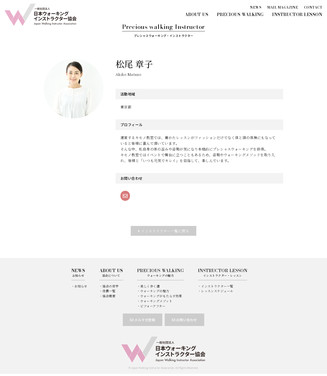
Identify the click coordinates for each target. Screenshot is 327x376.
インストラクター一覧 (217, 286)
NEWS (255, 7)
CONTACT (313, 7)
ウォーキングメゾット (156, 301)
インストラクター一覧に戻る (165, 230)
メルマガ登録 (144, 319)
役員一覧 (108, 291)
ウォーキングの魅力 (154, 291)
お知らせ (80, 286)
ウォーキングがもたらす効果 (161, 296)
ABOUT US (197, 14)
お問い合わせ (186, 319)
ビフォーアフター (152, 306)
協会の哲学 (110, 286)
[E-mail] (125, 196)
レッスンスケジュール (217, 291)
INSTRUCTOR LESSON (297, 14)
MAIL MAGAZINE (282, 7)
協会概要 (108, 296)
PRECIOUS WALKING (240, 14)
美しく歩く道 (150, 286)
